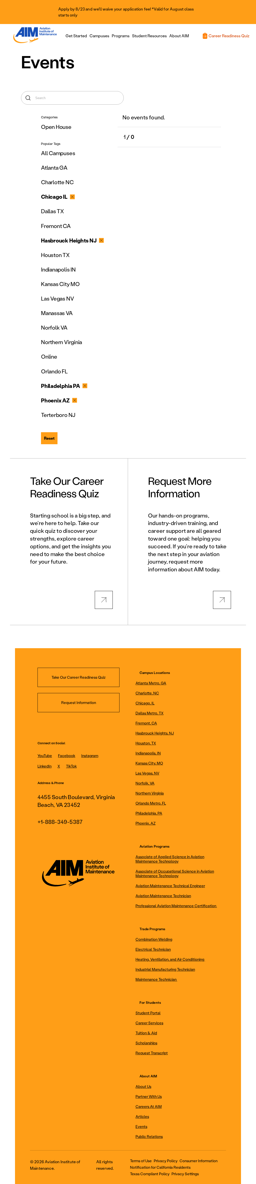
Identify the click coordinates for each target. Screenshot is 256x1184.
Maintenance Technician (156, 979)
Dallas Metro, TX (150, 713)
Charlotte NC (57, 182)
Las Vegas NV (57, 298)
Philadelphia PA (60, 385)
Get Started (76, 35)
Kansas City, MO (149, 763)
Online (49, 356)
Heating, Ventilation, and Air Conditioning (170, 959)
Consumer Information (199, 1160)
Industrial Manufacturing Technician (165, 969)
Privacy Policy (166, 1160)
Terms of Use (141, 1160)
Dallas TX (52, 211)
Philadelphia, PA (149, 813)
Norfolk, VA (145, 783)
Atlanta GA (54, 167)
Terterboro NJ (58, 414)
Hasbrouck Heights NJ (68, 240)
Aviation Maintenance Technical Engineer (170, 885)
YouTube (45, 755)
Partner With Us (149, 1096)
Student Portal (148, 1013)
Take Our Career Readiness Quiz (79, 677)
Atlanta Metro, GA (151, 683)
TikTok (71, 766)
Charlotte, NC (147, 693)
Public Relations (149, 1136)
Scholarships (146, 1043)
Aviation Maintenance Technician (163, 895)
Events (141, 1126)
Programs (121, 35)
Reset (49, 438)
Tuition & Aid (146, 1033)
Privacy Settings (185, 1173)
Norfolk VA (54, 327)
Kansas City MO (60, 284)
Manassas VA (57, 313)
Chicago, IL (145, 703)
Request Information (78, 702)
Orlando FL (54, 371)
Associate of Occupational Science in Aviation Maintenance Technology (175, 873)
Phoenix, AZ (146, 823)
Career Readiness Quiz (229, 35)
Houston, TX (146, 743)
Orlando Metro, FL (151, 803)
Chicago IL (54, 196)
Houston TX (55, 255)
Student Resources (149, 35)
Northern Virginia (61, 342)
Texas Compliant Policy (150, 1173)
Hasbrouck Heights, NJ (155, 733)
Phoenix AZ (55, 400)
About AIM (179, 35)
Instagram (89, 755)
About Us (143, 1086)
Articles (142, 1116)
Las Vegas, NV (147, 773)
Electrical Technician (153, 949)
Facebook (66, 755)
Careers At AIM (149, 1106)
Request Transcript (152, 1053)
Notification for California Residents (160, 1167)
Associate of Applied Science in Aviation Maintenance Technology (170, 858)
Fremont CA (56, 225)
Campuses (99, 35)
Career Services (149, 1023)
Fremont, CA (146, 723)
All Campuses (58, 153)
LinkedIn (45, 766)
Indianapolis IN (58, 269)
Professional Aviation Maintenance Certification (176, 905)
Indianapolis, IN (148, 753)
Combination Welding (154, 939)
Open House (56, 126)
